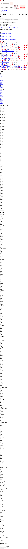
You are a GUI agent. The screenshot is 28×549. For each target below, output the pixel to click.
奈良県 (8, 33)
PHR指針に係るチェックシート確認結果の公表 (8, 51)
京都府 (5, 33)
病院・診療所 (2, 69)
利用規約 (3, 61)
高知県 (15, 39)
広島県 (6, 39)
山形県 (10, 36)
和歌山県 (10, 33)
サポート (3, 47)
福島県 (12, 36)
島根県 (3, 39)
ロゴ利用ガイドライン (5, 65)
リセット (1, 210)
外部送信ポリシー (4, 63)
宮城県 (6, 36)
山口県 (8, 39)
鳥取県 (1, 39)
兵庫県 (3, 33)
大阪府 (1, 33)
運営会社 (3, 64)
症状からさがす (4, 46)
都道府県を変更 (2, 18)
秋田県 (8, 36)
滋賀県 (6, 33)
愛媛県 (13, 39)
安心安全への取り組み (5, 50)
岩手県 (5, 36)
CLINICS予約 (3, 56)
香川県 (12, 39)
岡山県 (5, 39)
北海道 (1, 36)
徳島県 (10, 39)
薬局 (4, 69)
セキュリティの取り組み (5, 49)
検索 (3, 210)
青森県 (3, 36)
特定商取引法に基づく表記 (5, 62)
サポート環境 (3, 48)
